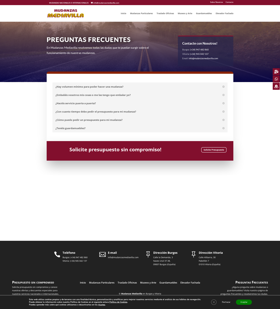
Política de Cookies (118, 302)
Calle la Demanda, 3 (163, 257)
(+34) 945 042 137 (199, 54)
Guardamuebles (204, 13)
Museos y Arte (185, 13)
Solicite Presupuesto (214, 149)
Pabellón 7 (204, 260)
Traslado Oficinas (165, 13)
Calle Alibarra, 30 (207, 257)
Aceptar (243, 302)
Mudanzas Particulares (141, 13)
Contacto (229, 2)
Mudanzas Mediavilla (131, 293)
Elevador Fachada (224, 13)
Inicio (123, 13)
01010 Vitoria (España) (209, 264)
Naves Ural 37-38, (161, 260)
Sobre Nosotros (216, 2)
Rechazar (226, 302)
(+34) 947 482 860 (199, 49)
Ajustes (101, 304)
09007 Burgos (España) (164, 264)
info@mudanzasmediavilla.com (203, 58)
